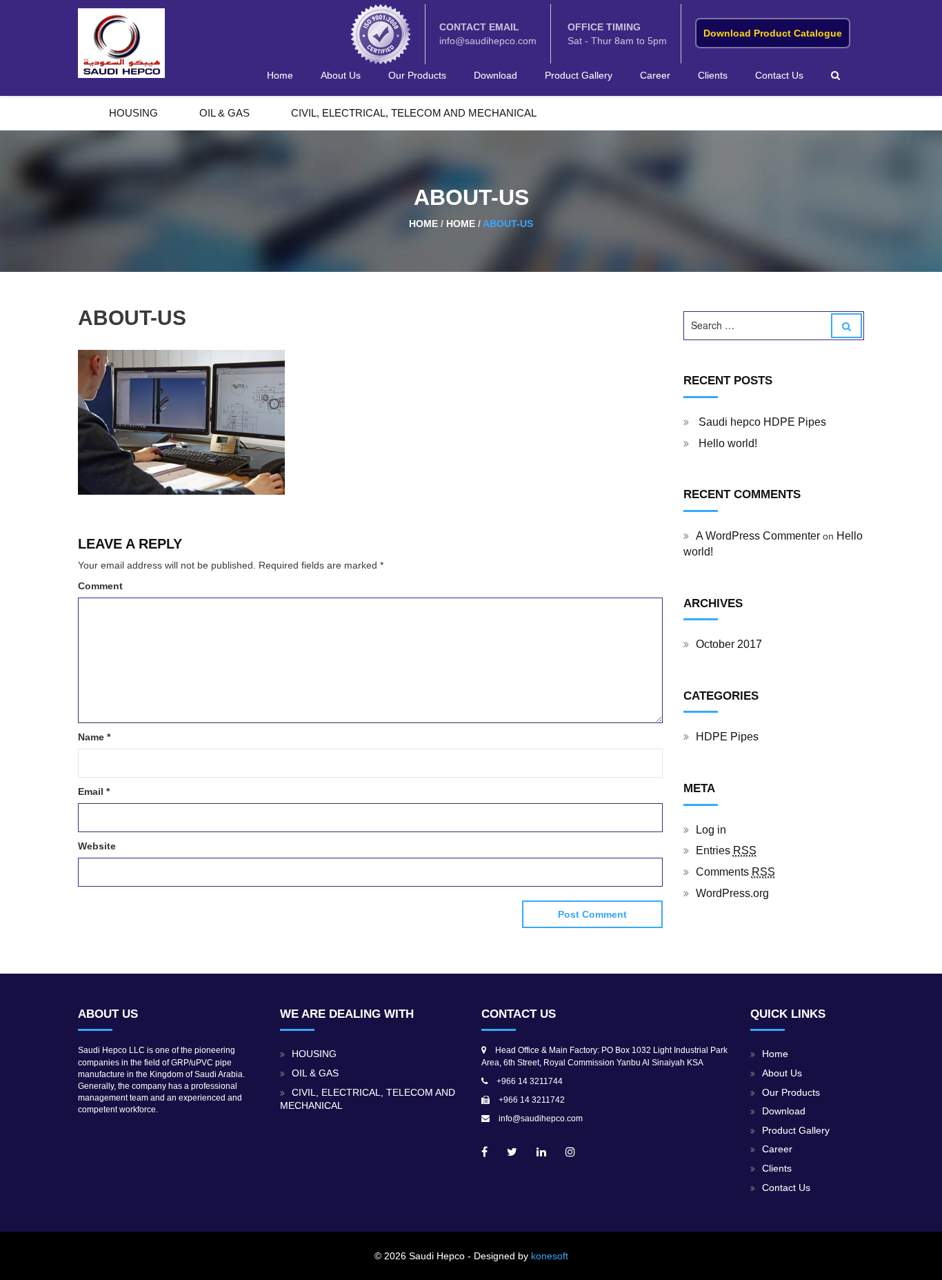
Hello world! (728, 443)
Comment (100, 585)
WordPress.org (732, 893)
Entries (726, 850)
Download (495, 75)
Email (94, 791)
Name (94, 736)
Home (280, 75)
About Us (341, 75)
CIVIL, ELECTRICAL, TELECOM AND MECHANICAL (414, 113)
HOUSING (133, 113)
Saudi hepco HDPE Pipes (762, 422)
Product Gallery (578, 75)
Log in (711, 830)
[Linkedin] (541, 1152)
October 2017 (729, 644)
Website (97, 845)
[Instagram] (570, 1152)
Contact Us (779, 75)
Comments (735, 872)
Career (655, 75)
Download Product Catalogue (772, 33)
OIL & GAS (224, 113)
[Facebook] (484, 1152)
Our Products (417, 75)
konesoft (549, 1255)
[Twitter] (512, 1152)
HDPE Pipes (727, 736)
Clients (713, 75)
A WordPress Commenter (758, 536)
